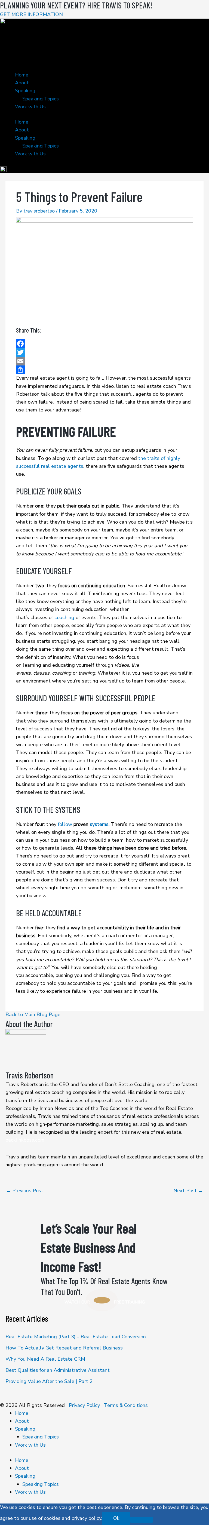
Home (21, 75)
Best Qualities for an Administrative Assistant (57, 1370)
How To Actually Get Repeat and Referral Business (64, 1348)
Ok (116, 1518)
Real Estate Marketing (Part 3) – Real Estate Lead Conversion (75, 1336)
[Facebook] (104, 343)
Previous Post (24, 1190)
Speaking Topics (40, 99)
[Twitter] (104, 352)
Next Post (188, 1190)
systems (99, 824)
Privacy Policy (84, 1405)
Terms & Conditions (126, 1405)
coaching (64, 617)
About (22, 82)
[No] (141, 1520)
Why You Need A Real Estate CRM (45, 1359)
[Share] (104, 369)
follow (65, 824)
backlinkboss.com (24, 1140)
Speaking (25, 90)
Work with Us (30, 106)
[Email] (104, 361)
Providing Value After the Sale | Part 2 (49, 1381)
